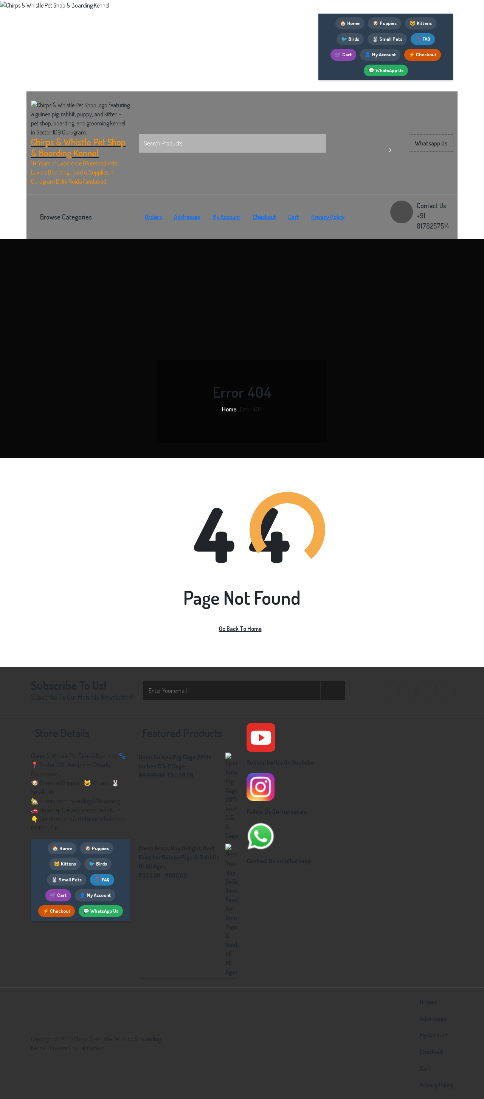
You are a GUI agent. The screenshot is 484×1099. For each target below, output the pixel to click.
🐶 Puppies (384, 23)
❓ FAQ (422, 39)
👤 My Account (380, 54)
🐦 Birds (350, 39)
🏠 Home (350, 23)
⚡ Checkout (422, 54)
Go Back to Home (240, 628)
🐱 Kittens (421, 23)
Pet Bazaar (91, 1048)
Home (229, 409)
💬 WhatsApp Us (385, 70)
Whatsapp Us (431, 143)
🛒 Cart (343, 54)
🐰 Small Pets (387, 39)
